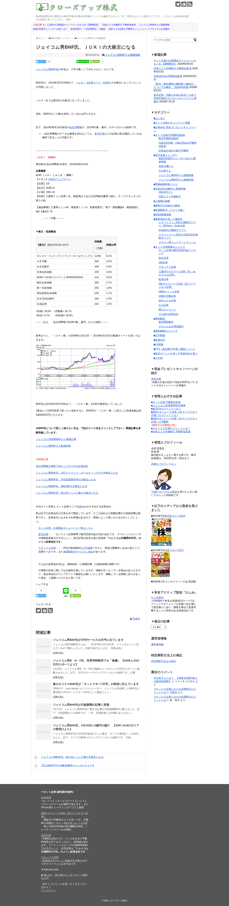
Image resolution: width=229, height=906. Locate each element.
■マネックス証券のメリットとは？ (170, 428)
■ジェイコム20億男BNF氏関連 (168, 405)
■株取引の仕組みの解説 (167, 205)
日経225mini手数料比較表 (168, 76)
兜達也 (80, 506)
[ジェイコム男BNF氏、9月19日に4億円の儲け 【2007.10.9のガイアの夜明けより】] (43, 732)
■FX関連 (158, 344)
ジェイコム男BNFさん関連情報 (122, 55)
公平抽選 (87, 548)
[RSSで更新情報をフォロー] (189, 4)
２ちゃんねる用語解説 (171, 326)
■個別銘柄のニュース (166, 331)
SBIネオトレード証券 (76, 823)
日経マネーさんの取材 (164, 491)
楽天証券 (99, 133)
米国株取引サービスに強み (78, 551)
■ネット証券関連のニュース (169, 247)
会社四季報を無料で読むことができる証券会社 (62, 466)
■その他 (158, 358)
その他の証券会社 (169, 314)
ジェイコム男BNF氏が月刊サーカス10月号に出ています (88, 639)
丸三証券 (164, 305)
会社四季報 (75, 127)
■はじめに (159, 118)
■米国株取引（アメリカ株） (169, 210)
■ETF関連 (159, 335)
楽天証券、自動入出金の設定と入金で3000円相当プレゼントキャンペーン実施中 (175, 98)
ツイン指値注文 (66, 860)
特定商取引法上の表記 (163, 661)
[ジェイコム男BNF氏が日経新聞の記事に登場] (43, 711)
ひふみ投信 (157, 597)
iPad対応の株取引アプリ (172, 230)
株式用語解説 (166, 322)
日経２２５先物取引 (170, 196)
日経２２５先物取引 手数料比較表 (173, 68)
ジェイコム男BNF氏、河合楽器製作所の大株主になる (66, 479)
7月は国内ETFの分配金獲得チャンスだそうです (68, 765)
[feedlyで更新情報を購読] (183, 4)
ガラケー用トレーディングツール (177, 242)
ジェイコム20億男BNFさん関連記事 (56, 439)
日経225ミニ (166, 192)
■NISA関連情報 (162, 214)
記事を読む (58, 652)
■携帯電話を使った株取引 (168, 219)
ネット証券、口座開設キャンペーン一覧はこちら (65, 528)
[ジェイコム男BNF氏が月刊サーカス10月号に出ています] (43, 646)
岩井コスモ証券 (167, 300)
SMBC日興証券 (167, 296)
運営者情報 (157, 644)
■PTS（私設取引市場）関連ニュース (174, 349)
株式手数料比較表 (169, 138)
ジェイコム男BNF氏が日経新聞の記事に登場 (81, 704)
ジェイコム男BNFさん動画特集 (53, 446)
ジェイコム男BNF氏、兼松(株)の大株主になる (61, 486)
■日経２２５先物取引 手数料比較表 (171, 431)
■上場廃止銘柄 (162, 201)
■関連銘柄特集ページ (166, 184)
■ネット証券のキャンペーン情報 (172, 122)
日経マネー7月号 (174, 550)
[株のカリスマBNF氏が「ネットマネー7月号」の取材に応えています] (43, 690)
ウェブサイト (48, 890)
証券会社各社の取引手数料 (173, 150)
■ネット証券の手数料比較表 (169, 135)
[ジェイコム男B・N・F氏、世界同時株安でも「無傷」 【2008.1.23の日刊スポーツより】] (43, 667)
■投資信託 (159, 340)
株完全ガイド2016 (175, 516)
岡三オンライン (167, 309)
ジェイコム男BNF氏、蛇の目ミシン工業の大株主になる (67, 493)
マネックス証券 (47, 548)
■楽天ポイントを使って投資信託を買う (176, 353)
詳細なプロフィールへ (163, 464)
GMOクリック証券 (169, 291)
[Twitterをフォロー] (178, 4)
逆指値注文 (48, 860)
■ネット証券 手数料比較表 (166, 402)
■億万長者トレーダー (166, 155)
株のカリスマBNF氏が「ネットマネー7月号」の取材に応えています (96, 684)
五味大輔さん (166, 166)
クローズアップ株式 (118, 900)
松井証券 (164, 279)
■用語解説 (159, 318)
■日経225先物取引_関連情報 (170, 188)
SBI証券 (163, 262)
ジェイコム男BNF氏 (47, 69)
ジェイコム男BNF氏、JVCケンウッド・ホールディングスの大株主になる (77, 473)
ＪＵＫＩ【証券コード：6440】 (93, 82)
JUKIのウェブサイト (59, 179)
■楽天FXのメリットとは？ (166, 408)
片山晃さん (165, 170)
